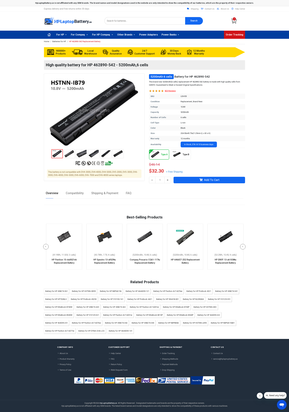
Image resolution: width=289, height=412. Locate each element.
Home (46, 41)
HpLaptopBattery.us (108, 403)
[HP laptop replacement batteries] (68, 20)
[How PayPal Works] (203, 380)
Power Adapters (148, 34)
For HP (60, 34)
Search (193, 20)
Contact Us (209, 9)
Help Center (240, 9)
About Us (225, 9)
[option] (94, 112)
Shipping (195, 9)
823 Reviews (170, 91)
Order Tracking (234, 34)
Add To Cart (211, 180)
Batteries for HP (59, 41)
